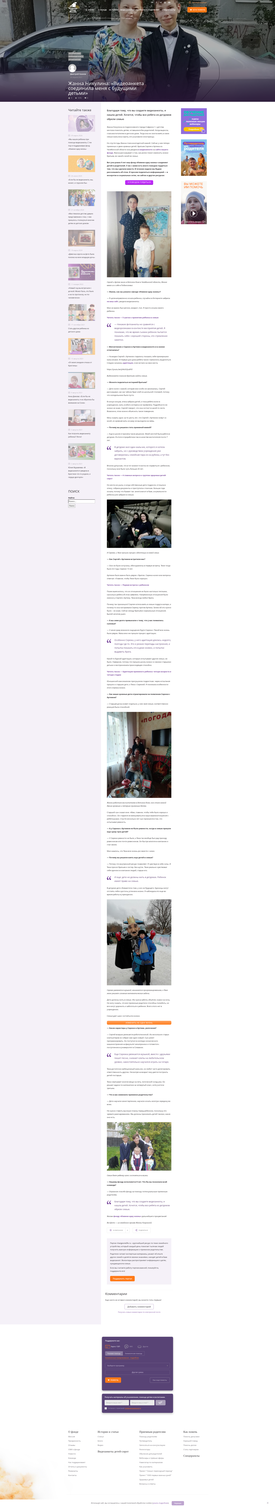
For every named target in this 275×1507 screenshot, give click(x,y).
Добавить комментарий (139, 1306)
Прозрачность (74, 1441)
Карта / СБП (115, 1346)
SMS (131, 1346)
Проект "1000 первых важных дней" (155, 1475)
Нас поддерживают (76, 1462)
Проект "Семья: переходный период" (156, 1471)
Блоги (100, 1441)
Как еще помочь (160, 1380)
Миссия (71, 1436)
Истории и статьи (108, 1431)
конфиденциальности (133, 1408)
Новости (72, 1454)
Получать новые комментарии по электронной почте (139, 1312)
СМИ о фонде (74, 1449)
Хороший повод (190, 1441)
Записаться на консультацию (152, 1445)
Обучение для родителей (150, 1454)
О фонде (102, 10)
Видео (100, 1445)
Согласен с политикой (124, 1408)
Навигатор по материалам (151, 1462)
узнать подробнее (160, 1503)
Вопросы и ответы (147, 1484)
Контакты (72, 1475)
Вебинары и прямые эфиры (151, 1458)
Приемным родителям (147, 10)
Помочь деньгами (191, 1436)
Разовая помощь (114, 1353)
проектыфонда (75, 59)
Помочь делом (189, 1445)
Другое (145, 1346)
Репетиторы (144, 1449)
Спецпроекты (168, 10)
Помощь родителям (148, 1436)
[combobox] (137, 1365)
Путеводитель (145, 1441)
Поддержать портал (122, 1278)
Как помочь (190, 1431)
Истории (113, 10)
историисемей (75, 53)
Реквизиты (73, 1471)
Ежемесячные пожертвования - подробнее (122, 1358)
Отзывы (71, 1445)
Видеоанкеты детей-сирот (113, 1451)
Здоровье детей (146, 1479)
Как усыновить (145, 1466)
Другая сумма (137, 1372)
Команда (72, 1458)
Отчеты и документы (77, 1466)
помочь (199, 10)
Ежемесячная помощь (133, 1353)
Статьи (75, 18)
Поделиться (143, 1230)
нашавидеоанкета (76, 56)
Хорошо (177, 1503)
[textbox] (137, 1365)
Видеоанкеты (127, 10)
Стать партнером (191, 1449)
